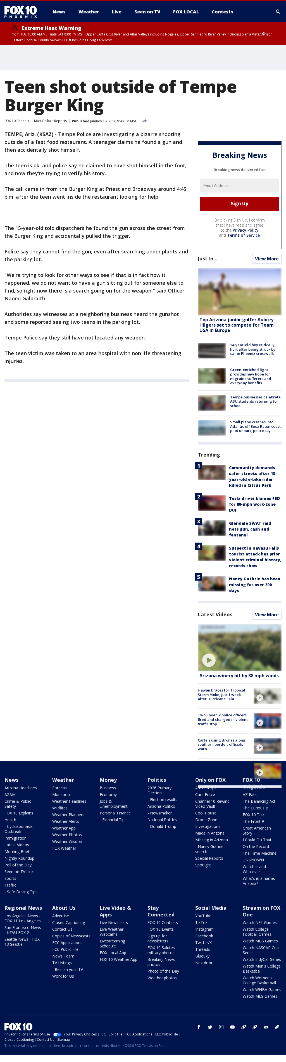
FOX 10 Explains (18, 813)
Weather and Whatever (254, 869)
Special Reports (209, 858)
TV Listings (62, 962)
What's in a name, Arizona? (259, 881)
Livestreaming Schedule (112, 943)
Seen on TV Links (19, 871)
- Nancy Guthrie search (209, 849)
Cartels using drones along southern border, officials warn (222, 744)
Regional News (23, 907)
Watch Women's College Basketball (259, 980)
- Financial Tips (113, 819)
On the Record (256, 846)
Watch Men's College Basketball (262, 968)
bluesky (254, 1027)
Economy (108, 794)
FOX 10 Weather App (118, 959)
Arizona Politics (161, 806)
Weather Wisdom (68, 841)
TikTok (201, 922)
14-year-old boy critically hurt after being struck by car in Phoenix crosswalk (252, 349)
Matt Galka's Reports (50, 120)
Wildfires (60, 808)
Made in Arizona (210, 833)
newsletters (277, 1027)
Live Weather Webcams (111, 931)
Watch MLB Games (260, 941)
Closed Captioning (68, 922)
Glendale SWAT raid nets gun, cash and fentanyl (250, 529)
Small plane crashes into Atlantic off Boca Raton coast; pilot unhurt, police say (256, 426)
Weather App (64, 828)
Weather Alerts (65, 821)
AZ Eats (250, 794)
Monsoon (61, 794)
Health (10, 819)
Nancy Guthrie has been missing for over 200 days (254, 584)
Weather (63, 779)
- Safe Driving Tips (20, 891)
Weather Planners (68, 814)
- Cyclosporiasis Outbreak (18, 829)
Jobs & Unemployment (114, 804)
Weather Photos (67, 834)
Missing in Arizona (211, 839)
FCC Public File (65, 949)
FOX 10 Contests (162, 922)
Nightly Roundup (19, 858)
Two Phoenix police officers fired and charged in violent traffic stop (223, 719)
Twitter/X (203, 942)
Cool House (205, 813)
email (265, 1027)
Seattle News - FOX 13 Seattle (22, 942)
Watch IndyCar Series (262, 959)
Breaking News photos (161, 962)
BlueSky (202, 956)
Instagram (204, 929)
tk (243, 1027)
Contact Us (62, 929)
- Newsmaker (159, 813)
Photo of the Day (163, 971)
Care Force (205, 794)
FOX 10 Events (160, 929)
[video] (240, 647)
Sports (10, 878)
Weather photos (162, 977)
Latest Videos (215, 614)
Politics (156, 779)
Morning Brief (16, 851)
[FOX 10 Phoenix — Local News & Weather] (22, 11)
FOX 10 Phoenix (16, 120)
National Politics (162, 819)
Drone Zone (206, 819)
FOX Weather (64, 848)
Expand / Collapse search (278, 12)
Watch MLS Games (260, 996)
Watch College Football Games (257, 931)
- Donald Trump (161, 826)
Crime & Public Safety (17, 804)
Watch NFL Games (260, 922)
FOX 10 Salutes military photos (161, 950)
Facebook (204, 936)
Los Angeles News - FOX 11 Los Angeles (22, 918)
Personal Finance (115, 813)
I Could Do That (257, 839)
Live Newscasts (114, 922)
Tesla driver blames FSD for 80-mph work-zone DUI (254, 504)
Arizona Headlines (20, 787)
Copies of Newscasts (71, 936)
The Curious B (255, 808)
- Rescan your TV (67, 969)
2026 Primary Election (159, 790)
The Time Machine (260, 853)
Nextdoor (204, 962)
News (11, 779)
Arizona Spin (206, 787)
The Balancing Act (259, 801)
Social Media (211, 907)
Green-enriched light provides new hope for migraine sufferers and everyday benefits (250, 376)
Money (108, 779)
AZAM (10, 794)
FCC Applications (67, 942)
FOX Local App (113, 952)
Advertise (60, 915)
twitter (210, 1027)
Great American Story (257, 830)
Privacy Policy (246, 230)
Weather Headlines (69, 801)
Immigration (15, 838)
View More (267, 259)
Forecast (60, 787)
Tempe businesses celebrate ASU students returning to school (255, 401)
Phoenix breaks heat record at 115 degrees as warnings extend (222, 769)
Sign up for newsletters (157, 938)
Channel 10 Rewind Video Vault (212, 804)
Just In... (208, 258)
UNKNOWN (253, 860)
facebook (198, 1027)
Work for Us (63, 976)
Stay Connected (161, 911)
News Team (63, 956)
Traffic (10, 885)
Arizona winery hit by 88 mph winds (239, 676)
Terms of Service (243, 235)
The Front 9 (253, 821)
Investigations (207, 826)
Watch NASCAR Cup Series (261, 950)
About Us (63, 907)
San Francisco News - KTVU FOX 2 (22, 930)
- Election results (162, 799)
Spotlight (203, 865)
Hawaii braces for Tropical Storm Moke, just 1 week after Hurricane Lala (221, 694)
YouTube (203, 915)
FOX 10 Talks (254, 814)
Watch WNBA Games (262, 989)
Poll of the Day (18, 865)
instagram (221, 1027)
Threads (202, 949)
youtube (232, 1027)
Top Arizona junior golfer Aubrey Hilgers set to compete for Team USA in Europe (236, 325)
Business (108, 787)
